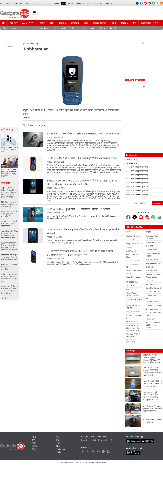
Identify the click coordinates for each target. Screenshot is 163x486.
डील (134, 23)
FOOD (41, 3)
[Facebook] (128, 217)
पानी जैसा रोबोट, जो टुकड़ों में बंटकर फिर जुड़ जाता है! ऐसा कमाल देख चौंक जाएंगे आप (9, 277)
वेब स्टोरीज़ (113, 28)
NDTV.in (59, 452)
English (84, 440)
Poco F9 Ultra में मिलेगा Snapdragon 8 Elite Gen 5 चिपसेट (9, 267)
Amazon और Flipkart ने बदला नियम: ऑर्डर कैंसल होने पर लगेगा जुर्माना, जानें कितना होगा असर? (9, 289)
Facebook (82, 451)
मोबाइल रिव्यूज (130, 351)
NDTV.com (60, 449)
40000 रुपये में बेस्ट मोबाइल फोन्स (136, 195)
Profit (15, 3)
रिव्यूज (42, 23)
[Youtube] (141, 217)
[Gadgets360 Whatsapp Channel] (153, 217)
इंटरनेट (83, 28)
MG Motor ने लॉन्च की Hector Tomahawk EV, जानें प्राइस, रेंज (9, 204)
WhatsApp (103, 451)
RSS (34, 437)
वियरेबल (102, 28)
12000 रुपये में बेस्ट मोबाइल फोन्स (136, 171)
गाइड (86, 23)
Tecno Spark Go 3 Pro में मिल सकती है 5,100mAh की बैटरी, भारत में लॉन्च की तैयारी (9, 234)
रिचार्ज (123, 23)
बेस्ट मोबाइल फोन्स (131, 163)
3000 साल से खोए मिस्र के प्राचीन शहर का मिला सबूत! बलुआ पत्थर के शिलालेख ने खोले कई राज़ (9, 246)
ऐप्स (23, 28)
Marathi (108, 3)
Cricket (34, 3)
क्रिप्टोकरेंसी (146, 23)
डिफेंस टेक (75, 23)
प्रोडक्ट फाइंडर (99, 23)
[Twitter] (134, 217)
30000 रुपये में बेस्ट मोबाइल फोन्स (136, 187)
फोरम (114, 23)
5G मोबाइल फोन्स (131, 159)
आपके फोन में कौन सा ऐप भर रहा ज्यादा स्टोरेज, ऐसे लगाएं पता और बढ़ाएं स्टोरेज (9, 257)
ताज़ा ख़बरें (5, 183)
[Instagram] (147, 217)
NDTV (2, 3)
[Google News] (159, 217)
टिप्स (54, 28)
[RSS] (161, 3)
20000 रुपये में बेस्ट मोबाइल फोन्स (136, 179)
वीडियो (61, 23)
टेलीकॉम (63, 28)
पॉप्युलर (148, 232)
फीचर (52, 23)
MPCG (101, 3)
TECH (64, 3)
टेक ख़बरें (13, 23)
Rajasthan (93, 3)
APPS (85, 3)
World (9, 3)
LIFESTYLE (49, 3)
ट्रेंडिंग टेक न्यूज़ (8, 129)
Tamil (113, 440)
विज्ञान (73, 28)
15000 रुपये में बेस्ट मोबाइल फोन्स (136, 175)
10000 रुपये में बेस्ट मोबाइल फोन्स (136, 167)
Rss (108, 451)
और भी (4, 298)
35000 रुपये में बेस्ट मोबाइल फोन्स (136, 191)
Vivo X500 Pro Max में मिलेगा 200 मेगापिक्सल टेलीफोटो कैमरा (9, 223)
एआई (27, 23)
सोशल (92, 28)
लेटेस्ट (128, 232)
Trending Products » (136, 80)
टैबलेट (14, 28)
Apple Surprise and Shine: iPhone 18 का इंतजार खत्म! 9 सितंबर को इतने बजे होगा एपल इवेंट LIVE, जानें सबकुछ (9, 192)
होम (3, 23)
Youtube (93, 451)
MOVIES (26, 3)
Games (70, 3)
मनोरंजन (32, 28)
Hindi (94, 440)
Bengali (103, 440)
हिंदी (21, 3)
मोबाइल (5, 28)
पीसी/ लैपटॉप (44, 28)
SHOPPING (78, 3)
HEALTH (57, 3)
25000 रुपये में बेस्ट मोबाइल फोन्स (136, 183)
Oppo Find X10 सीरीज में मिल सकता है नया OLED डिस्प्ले (9, 214)
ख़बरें (33, 440)
